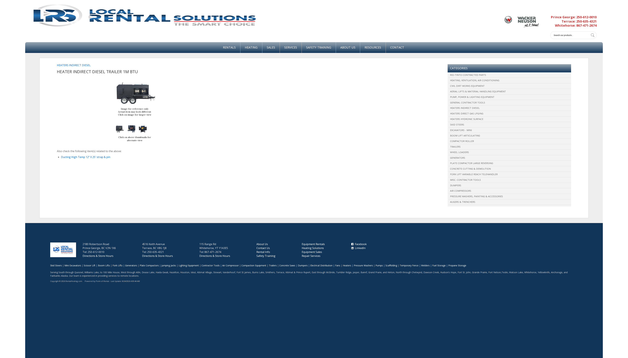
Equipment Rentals (313, 244)
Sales (271, 47)
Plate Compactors (149, 265)
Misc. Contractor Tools (465, 179)
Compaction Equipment (253, 265)
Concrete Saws (287, 265)
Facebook (360, 244)
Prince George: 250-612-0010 (574, 17)
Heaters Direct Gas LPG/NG (466, 113)
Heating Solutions (313, 248)
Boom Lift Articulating (465, 135)
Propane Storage (457, 265)
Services (290, 47)
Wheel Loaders (459, 152)
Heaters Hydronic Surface (466, 119)
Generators (457, 157)
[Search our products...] (593, 35)
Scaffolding (391, 265)
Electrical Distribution (321, 265)
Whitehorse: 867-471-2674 (576, 25)
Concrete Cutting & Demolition (470, 168)
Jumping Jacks (168, 265)
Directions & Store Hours (98, 256)
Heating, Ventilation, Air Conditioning (474, 80)
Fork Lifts (117, 265)
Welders (425, 265)
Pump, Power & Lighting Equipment (472, 97)
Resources (373, 47)
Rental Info (263, 252)
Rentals (229, 47)
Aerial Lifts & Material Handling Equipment (478, 91)
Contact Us (263, 248)
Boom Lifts (104, 265)
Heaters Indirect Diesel (465, 107)
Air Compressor (230, 265)
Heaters (347, 265)
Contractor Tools (210, 265)
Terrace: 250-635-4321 (579, 21)
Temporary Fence (409, 265)
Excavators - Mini (461, 130)
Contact (397, 47)
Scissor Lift (89, 265)
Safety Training (318, 47)
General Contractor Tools (467, 102)
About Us (347, 47)
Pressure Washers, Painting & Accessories (476, 196)
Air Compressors (460, 190)
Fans (337, 265)
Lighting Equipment (189, 265)
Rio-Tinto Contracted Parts (468, 74)
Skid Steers (457, 124)
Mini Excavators (72, 265)
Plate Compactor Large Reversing (471, 163)
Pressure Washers (363, 265)
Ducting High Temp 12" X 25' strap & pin (85, 157)
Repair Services (311, 256)
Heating (251, 47)
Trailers (455, 146)
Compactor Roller (462, 141)
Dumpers (455, 185)
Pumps (379, 265)
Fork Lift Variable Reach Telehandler (474, 174)
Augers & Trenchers (462, 201)
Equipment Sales (312, 252)
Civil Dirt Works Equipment (467, 85)
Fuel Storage (439, 265)
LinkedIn (360, 248)
